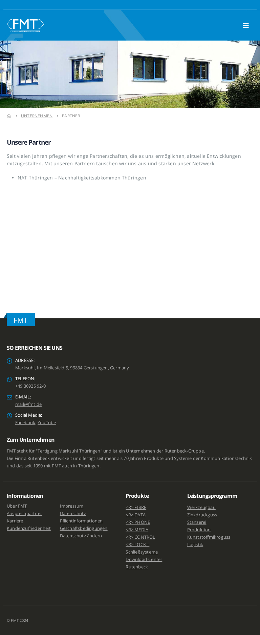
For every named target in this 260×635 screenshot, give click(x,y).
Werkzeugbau (201, 507)
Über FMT (17, 506)
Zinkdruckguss (202, 515)
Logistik (195, 544)
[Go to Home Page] (9, 116)
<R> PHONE (138, 522)
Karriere (15, 521)
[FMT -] (25, 25)
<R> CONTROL (140, 537)
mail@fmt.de (28, 404)
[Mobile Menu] (247, 25)
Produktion (199, 530)
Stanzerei (197, 522)
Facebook (25, 422)
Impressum (72, 506)
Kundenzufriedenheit (29, 528)
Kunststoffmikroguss (209, 537)
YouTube (47, 422)
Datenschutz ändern (81, 536)
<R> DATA (136, 515)
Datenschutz (73, 513)
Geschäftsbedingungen (84, 528)
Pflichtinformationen (81, 521)
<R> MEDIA (137, 530)
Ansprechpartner (24, 513)
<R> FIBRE (136, 507)
